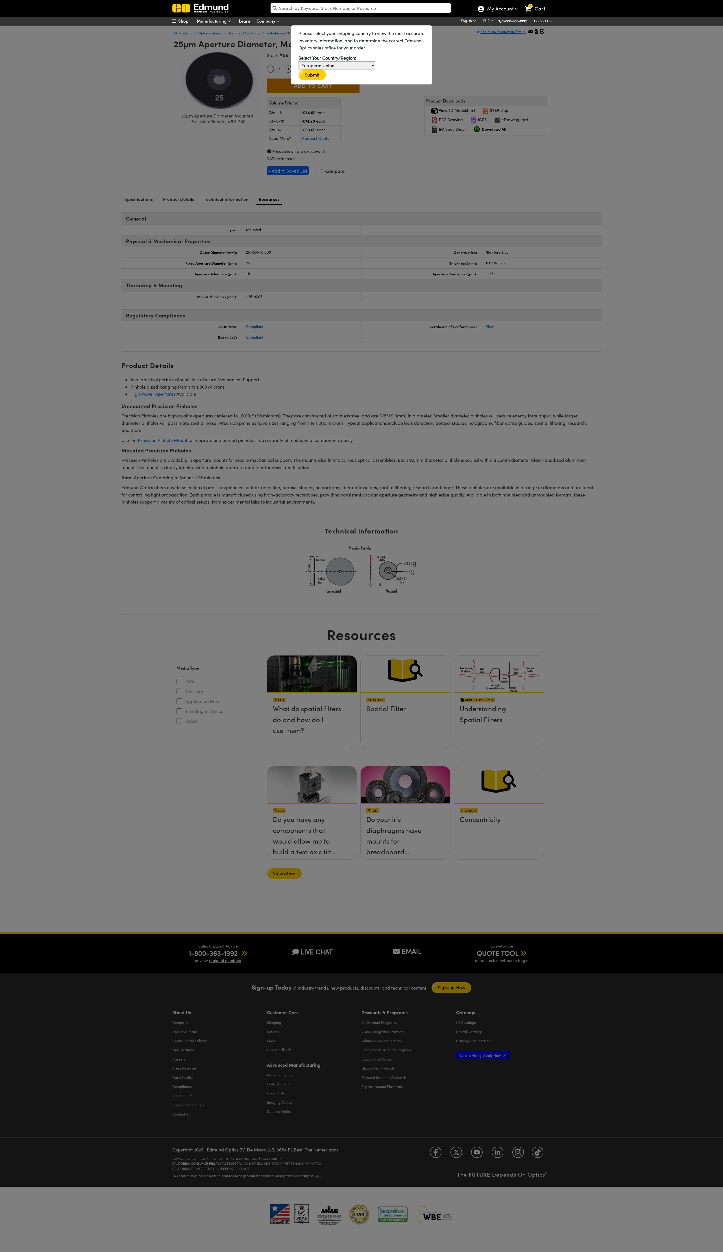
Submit (312, 75)
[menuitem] (186, 21)
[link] (538, 4)
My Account (500, 9)
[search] (361, 8)
